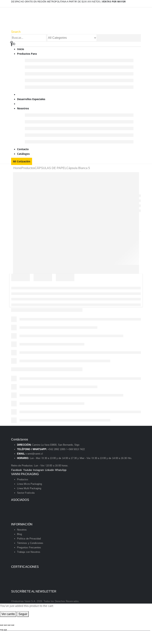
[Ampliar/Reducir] (1, 625)
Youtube (27, 470)
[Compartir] (8, 625)
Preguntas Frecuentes (29, 547)
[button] (16, 31)
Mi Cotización (21, 161)
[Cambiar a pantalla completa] (5, 625)
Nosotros (23, 108)
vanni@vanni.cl (34, 453)
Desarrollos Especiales (31, 99)
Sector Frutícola (25, 492)
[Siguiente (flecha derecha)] (5, 629)
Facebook (16, 470)
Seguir (23, 614)
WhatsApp (60, 470)
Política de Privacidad (29, 538)
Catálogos (23, 154)
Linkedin (49, 470)
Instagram (38, 470)
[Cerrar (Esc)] (12, 625)
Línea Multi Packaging (29, 488)
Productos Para (27, 53)
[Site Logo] (50, 20)
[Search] (99, 38)
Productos (22, 479)
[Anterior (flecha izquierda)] (1, 629)
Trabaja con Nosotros (28, 552)
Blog (19, 534)
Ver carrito (8, 614)
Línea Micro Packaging (29, 484)
